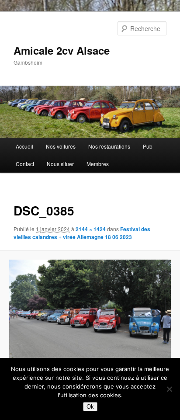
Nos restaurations (109, 146)
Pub (147, 146)
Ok (90, 406)
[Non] (169, 389)
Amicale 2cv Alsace (62, 50)
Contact (25, 163)
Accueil (24, 146)
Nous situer (60, 163)
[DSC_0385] (89, 313)
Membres (98, 163)
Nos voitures (61, 146)
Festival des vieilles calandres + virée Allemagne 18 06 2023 (82, 233)
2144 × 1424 (91, 229)
